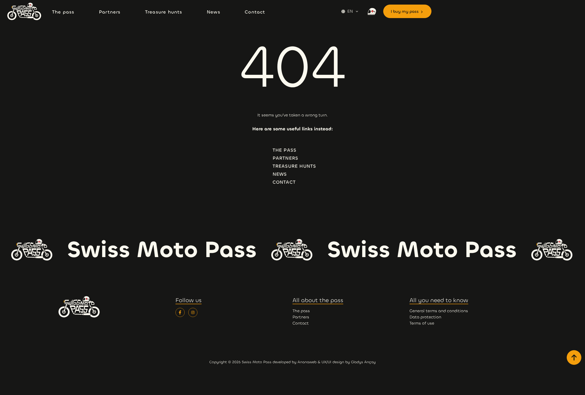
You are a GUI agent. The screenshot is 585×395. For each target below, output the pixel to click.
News (280, 174)
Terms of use (422, 323)
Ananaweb (307, 362)
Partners (285, 158)
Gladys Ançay (363, 362)
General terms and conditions (439, 311)
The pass (285, 150)
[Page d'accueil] (27, 11)
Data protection (425, 317)
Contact (284, 182)
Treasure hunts (294, 166)
